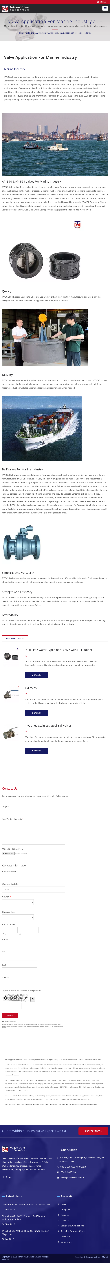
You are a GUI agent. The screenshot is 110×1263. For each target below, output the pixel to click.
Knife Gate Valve (72, 1104)
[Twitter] (6, 1177)
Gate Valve (61, 1104)
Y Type (47, 1104)
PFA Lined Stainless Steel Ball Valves (48, 725)
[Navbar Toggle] (105, 8)
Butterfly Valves (38, 1104)
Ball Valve (31, 688)
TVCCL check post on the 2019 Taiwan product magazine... (25, 1232)
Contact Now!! (93, 1131)
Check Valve (27, 1104)
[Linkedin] (9, 1177)
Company (65, 1210)
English (104, 2)
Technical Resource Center (73, 1231)
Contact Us (93, 1104)
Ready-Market (102, 1257)
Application (53, 33)
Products (65, 1215)
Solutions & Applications (36, 33)
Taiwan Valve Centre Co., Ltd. (29, 1257)
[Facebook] (3, 1177)
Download (66, 1236)
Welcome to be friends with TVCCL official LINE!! (26, 1204)
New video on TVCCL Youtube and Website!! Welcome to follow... (24, 1218)
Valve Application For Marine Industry (75, 33)
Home (21, 33)
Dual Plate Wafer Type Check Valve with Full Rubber (58, 650)
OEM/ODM (66, 1220)
